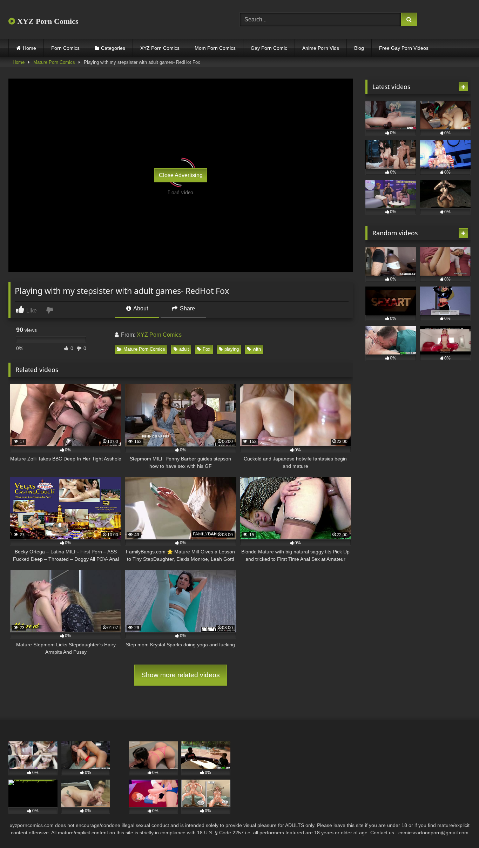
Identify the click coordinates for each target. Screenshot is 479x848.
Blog (359, 48)
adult (184, 349)
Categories (113, 48)
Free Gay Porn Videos (404, 48)
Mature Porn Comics (54, 62)
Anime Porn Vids (320, 48)
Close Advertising (181, 175)
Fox (206, 349)
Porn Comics (65, 48)
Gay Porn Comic (269, 48)
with (257, 349)
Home (29, 48)
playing (231, 349)
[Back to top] (457, 827)
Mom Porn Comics (215, 48)
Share (186, 308)
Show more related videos (180, 675)
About (140, 308)
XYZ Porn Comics (47, 21)
